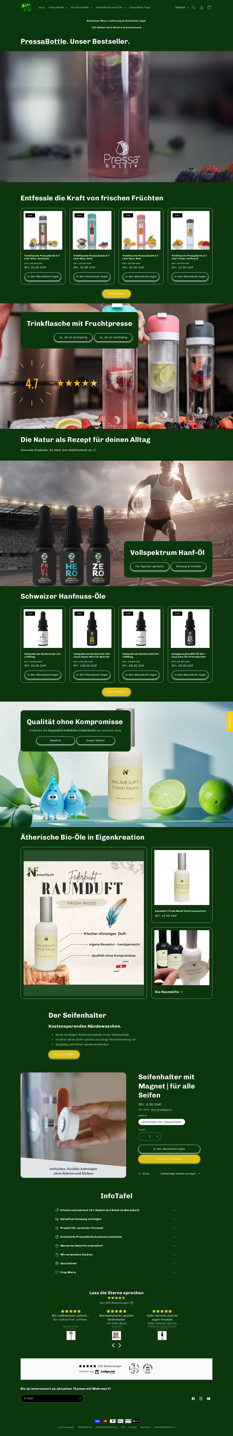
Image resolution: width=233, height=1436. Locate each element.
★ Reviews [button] (229, 721)
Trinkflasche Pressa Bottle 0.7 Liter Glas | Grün (91, 257)
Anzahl (142, 1129)
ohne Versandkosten (161, 1109)
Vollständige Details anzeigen (178, 1173)
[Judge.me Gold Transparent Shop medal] (134, 1368)
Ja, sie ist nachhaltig (113, 337)
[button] (58, 7)
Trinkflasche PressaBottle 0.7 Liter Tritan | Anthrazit (189, 257)
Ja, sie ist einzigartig (73, 337)
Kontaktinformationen (164, 1427)
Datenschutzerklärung (106, 1427)
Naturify (70, 1427)
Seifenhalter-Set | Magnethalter (161, 1121)
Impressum (145, 1427)
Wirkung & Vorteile (188, 566)
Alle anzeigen (116, 293)
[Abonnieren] (79, 1398)
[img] (116, 1298)
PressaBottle (43, 41)
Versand (133, 1427)
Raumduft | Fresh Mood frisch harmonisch (180, 911)
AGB (123, 1427)
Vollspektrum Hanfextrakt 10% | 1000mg (42, 655)
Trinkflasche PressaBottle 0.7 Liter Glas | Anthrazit (42, 257)
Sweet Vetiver (95, 740)
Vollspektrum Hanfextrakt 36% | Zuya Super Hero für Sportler (91, 655)
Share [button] (145, 1173)
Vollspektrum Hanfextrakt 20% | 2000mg (140, 655)
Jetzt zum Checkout (169, 1158)
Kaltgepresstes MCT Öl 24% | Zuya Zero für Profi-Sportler (189, 655)
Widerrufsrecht (85, 1427)
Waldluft (55, 740)
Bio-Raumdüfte (167, 992)
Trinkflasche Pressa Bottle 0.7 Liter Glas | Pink (140, 257)
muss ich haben (64, 1054)
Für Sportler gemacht (150, 566)
